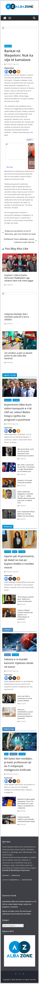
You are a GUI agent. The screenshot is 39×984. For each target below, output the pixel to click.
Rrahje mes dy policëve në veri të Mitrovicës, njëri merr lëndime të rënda (20, 232)
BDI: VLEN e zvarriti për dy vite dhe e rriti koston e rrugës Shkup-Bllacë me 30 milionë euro (26, 468)
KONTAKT (5, 875)
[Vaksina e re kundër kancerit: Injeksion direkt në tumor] (19, 642)
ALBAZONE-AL (14, 880)
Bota (6, 754)
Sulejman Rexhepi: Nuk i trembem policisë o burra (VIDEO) (16, 317)
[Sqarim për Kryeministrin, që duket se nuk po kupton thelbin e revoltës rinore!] (19, 539)
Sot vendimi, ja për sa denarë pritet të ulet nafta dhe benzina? (18, 356)
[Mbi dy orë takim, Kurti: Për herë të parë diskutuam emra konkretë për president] (9, 454)
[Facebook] (6, 71)
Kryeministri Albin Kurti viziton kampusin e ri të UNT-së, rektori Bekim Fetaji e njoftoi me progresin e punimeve (18, 412)
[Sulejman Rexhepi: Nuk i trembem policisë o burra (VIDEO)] (19, 294)
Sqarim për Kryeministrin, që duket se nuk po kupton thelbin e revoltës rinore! (19, 561)
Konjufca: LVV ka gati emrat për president (24, 481)
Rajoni (14, 551)
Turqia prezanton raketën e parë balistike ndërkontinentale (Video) (26, 819)
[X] (10, 71)
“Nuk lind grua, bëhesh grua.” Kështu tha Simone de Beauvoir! (25, 599)
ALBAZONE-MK (27, 880)
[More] (18, 71)
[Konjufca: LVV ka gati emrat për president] (9, 483)
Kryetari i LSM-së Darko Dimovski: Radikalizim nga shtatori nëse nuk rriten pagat (18, 278)
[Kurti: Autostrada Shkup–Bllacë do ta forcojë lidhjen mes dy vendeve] (9, 515)
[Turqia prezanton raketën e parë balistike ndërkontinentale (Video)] (9, 821)
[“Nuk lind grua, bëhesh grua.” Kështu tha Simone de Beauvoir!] (9, 601)
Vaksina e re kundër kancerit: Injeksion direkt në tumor (18, 662)
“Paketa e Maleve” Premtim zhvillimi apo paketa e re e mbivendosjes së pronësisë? (25, 614)
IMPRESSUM (16, 875)
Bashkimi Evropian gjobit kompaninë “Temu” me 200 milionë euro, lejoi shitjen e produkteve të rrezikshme (26, 803)
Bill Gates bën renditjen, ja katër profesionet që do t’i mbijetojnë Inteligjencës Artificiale (18, 764)
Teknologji (13, 754)
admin (17, 64)
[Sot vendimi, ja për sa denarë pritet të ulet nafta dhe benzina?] (19, 333)
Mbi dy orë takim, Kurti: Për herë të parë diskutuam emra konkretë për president (25, 452)
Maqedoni (8, 46)
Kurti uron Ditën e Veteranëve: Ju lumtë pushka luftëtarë (24, 698)
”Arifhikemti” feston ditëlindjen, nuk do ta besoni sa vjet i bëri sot (19, 240)
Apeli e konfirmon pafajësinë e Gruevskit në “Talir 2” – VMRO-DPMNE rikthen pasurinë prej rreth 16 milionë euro (26, 497)
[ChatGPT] (14, 71)
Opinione (7, 551)
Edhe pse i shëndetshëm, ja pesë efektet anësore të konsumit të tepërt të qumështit (25, 714)
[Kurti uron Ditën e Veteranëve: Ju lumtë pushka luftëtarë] (9, 700)
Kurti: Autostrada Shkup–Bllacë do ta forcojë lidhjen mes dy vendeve (26, 514)
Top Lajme (16, 400)
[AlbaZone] (4, 17)
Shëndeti (7, 654)
